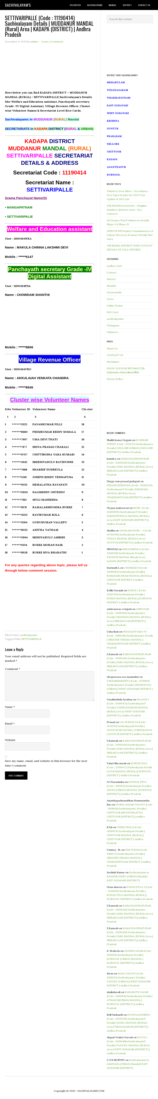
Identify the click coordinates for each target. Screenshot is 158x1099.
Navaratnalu (114, 292)
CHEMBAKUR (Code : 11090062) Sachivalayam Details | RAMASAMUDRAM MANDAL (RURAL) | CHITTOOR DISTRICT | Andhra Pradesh (129, 575)
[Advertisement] (49, 68)
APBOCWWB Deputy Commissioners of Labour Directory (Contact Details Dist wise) (130, 234)
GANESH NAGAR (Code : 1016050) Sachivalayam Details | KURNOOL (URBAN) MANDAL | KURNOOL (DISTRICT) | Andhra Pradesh (129, 958)
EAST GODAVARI (117, 105)
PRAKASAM (114, 136)
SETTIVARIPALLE (31, 639)
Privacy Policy (115, 378)
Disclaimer (113, 361)
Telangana (113, 325)
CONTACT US (115, 355)
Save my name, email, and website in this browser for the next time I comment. (46, 763)
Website (10, 740)
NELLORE (113, 143)
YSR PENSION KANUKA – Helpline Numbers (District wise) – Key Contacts (127, 209)
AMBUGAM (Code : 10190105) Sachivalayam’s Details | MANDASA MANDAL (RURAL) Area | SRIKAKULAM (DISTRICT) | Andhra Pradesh (129, 617)
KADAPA (112, 159)
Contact (111, 272)
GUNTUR (112, 128)
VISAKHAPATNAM (118, 97)
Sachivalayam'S (18, 5)
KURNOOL (113, 174)
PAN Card (112, 312)
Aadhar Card (114, 265)
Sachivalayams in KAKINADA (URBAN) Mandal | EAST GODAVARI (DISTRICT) (128, 1063)
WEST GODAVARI (118, 113)
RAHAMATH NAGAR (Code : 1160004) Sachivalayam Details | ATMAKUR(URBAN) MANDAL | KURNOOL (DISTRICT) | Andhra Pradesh (129, 1000)
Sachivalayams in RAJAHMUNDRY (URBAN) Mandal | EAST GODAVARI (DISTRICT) (128, 876)
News (110, 298)
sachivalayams (28, 635)
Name (10, 707)
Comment (12, 669)
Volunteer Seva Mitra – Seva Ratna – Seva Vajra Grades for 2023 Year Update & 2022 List (128, 195)
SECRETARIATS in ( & (49, 129)
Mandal (111, 285)
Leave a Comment (52, 41)
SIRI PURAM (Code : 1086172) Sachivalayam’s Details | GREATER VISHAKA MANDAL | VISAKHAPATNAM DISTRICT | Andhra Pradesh (129, 857)
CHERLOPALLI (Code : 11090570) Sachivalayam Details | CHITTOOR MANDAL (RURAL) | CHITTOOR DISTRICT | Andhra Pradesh (126, 835)
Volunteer (112, 332)
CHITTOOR (114, 151)
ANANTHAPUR (116, 166)
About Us (112, 348)
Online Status (115, 305)
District (111, 279)
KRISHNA (113, 120)
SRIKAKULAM (116, 82)
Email (10, 723)
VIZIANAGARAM (117, 90)
